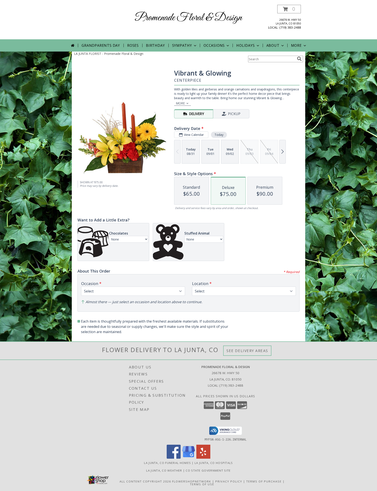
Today (218, 135)
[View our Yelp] (203, 457)
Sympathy (182, 45)
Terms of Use (202, 484)
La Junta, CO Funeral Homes (167, 463)
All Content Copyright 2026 (145, 481)
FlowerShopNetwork (191, 481)
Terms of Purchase (264, 481)
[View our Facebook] (174, 457)
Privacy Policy (228, 481)
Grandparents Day (101, 45)
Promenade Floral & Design (188, 18)
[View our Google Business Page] (188, 457)
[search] (299, 58)
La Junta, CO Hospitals (214, 463)
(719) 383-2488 (290, 27)
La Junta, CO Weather (164, 470)
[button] (289, 9)
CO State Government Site (208, 470)
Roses (133, 45)
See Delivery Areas (247, 350)
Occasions (214, 45)
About (272, 45)
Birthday (155, 45)
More (296, 45)
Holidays (245, 45)
